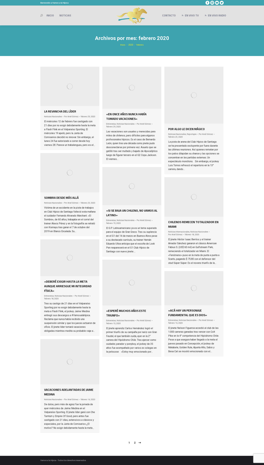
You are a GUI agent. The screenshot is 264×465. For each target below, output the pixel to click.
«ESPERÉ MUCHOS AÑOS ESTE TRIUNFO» (126, 313)
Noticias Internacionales (178, 232)
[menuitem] (50, 15)
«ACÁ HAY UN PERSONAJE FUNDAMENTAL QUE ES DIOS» (187, 312)
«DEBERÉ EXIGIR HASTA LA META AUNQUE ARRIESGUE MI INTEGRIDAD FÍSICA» (68, 286)
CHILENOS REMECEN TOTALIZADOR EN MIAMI (193, 224)
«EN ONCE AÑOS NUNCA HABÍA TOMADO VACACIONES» (126, 116)
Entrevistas (111, 124)
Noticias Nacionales (53, 116)
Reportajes (191, 134)
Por (71, 116)
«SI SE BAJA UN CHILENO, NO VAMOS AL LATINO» (131, 212)
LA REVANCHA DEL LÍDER (60, 111)
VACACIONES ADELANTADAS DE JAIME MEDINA (68, 392)
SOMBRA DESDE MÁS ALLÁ (61, 197)
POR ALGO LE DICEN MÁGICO (186, 129)
